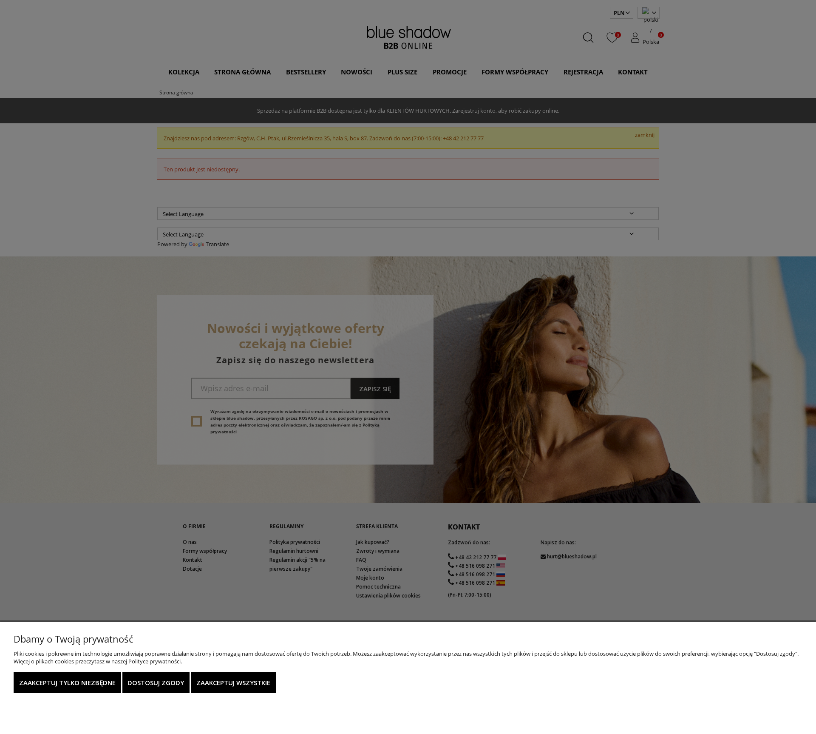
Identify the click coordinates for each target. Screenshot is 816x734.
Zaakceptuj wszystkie (233, 682)
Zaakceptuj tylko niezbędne (67, 682)
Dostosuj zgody (156, 682)
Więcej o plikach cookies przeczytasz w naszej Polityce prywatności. (98, 661)
